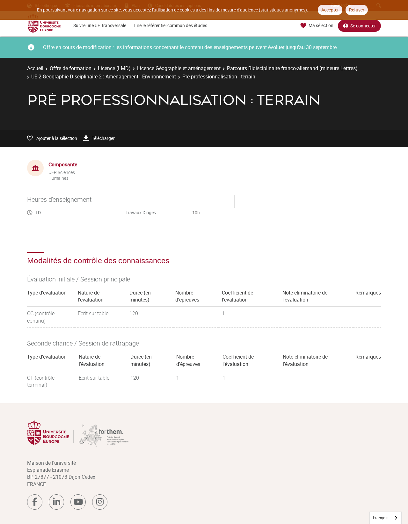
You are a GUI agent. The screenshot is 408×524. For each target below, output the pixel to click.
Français (381, 517)
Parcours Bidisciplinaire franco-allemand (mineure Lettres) (292, 68)
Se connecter (363, 26)
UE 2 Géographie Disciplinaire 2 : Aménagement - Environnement (103, 76)
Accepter (330, 10)
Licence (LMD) (114, 68)
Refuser (356, 10)
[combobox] (385, 518)
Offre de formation (70, 68)
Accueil (35, 68)
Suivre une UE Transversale (99, 25)
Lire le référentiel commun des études (170, 25)
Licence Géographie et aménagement (179, 68)
